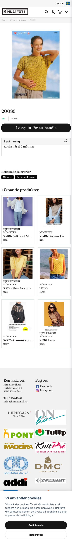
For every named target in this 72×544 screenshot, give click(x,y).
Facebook (46, 386)
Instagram (46, 390)
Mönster (22, 20)
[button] (68, 3)
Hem (3, 20)
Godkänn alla (36, 525)
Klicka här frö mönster (19, 146)
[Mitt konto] (53, 11)
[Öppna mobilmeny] (66, 11)
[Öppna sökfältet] (46, 11)
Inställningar (36, 534)
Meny (12, 20)
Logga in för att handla (36, 128)
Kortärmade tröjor (26, 177)
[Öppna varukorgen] (60, 11)
